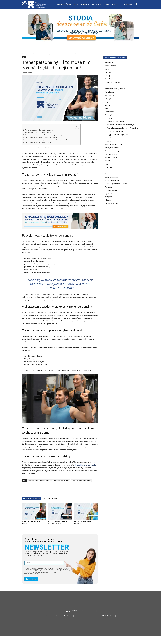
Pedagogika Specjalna (115, 131)
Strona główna (64, 4)
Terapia (109, 141)
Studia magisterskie (112, 180)
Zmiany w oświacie (111, 203)
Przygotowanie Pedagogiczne (117, 134)
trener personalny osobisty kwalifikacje (40, 480)
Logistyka (108, 98)
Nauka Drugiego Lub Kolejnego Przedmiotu (122, 128)
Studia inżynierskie (111, 174)
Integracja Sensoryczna (115, 121)
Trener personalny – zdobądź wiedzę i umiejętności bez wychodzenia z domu (51, 140)
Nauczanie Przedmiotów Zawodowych (120, 125)
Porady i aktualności (112, 148)
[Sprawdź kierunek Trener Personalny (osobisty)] (60, 221)
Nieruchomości (110, 112)
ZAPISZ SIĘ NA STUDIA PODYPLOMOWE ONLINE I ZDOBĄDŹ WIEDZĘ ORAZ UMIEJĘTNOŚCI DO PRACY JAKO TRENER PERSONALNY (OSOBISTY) (60, 284)
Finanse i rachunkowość (113, 82)
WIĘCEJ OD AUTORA (50, 499)
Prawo (107, 164)
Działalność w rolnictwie (113, 79)
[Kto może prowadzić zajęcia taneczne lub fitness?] (60, 511)
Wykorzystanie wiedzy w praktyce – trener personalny (43, 135)
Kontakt (116, 4)
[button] (136, 4)
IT (105, 85)
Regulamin (67, 616)
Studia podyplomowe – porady (115, 184)
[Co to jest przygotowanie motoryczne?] (86, 511)
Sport (34, 54)
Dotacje (108, 76)
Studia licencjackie (111, 177)
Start (48, 616)
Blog (76, 4)
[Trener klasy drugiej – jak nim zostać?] (34, 511)
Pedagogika (109, 115)
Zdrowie (108, 200)
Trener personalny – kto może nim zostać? (39, 130)
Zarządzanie (109, 197)
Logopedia (108, 102)
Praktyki (107, 161)
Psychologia (111, 138)
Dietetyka (108, 72)
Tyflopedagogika (111, 190)
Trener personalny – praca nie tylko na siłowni (41, 137)
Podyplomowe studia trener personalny (38, 132)
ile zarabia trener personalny (85, 465)
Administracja (109, 62)
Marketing (108, 105)
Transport (108, 187)
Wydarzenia (109, 193)
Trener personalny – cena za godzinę (38, 142)
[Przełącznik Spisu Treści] (75, 127)
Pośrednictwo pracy (112, 151)
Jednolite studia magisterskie (115, 89)
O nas (106, 4)
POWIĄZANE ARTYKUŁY (31, 499)
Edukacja (110, 118)
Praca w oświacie (111, 157)
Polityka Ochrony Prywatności (86, 616)
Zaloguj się (127, 4)
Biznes (107, 69)
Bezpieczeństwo (111, 66)
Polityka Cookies (107, 616)
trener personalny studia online (81, 480)
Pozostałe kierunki (111, 154)
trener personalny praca (61, 480)
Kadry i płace (109, 92)
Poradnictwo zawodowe (113, 144)
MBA (106, 108)
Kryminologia (109, 95)
